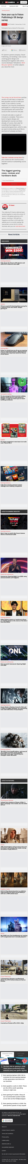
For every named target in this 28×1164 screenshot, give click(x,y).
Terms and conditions (7, 1133)
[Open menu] (3, 2)
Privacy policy (5, 1137)
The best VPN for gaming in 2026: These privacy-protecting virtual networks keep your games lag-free (15, 1068)
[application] (14, 143)
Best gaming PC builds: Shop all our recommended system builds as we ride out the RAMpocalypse (14, 1096)
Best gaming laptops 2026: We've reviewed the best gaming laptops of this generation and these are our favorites (14, 1078)
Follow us (15, 50)
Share (5, 50)
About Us (4, 1126)
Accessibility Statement (8, 1147)
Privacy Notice (22, 190)
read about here (20, 226)
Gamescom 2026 (13, 6)
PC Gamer (12, 24)
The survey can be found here (11, 97)
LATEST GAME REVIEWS (20, 1054)
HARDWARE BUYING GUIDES (7, 1054)
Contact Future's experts (8, 1130)
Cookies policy (5, 1140)
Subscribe (23, 2)
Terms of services (20, 188)
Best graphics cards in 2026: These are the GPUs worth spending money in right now (15, 1088)
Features (4, 24)
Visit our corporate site (14, 1115)
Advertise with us (6, 1143)
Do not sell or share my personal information (13, 1154)
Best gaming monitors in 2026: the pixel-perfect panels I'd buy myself (14, 1104)
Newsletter (23, 50)
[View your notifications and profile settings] (14, 2)
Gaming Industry (6, 10)
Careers (4, 1150)
